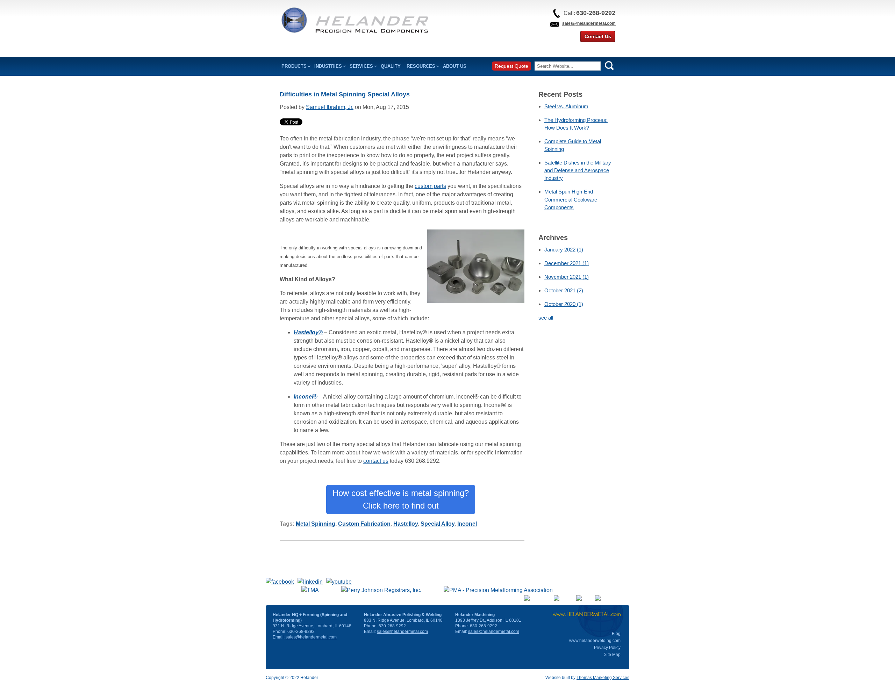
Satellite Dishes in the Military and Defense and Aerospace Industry (577, 170)
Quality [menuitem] (391, 66)
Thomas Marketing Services (603, 677)
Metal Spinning (315, 524)
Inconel (467, 524)
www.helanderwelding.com (595, 640)
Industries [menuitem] (328, 66)
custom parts (430, 186)
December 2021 (566, 263)
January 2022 (563, 250)
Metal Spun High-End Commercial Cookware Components (570, 199)
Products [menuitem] (294, 66)
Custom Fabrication (364, 524)
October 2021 (563, 290)
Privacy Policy (607, 647)
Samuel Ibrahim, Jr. (329, 107)
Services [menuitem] (361, 66)
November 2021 (566, 277)
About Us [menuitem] (454, 66)
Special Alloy (437, 524)
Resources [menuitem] (421, 66)
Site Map (612, 654)
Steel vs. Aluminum (566, 106)
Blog (616, 633)
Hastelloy (405, 524)
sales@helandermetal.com (589, 23)
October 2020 (563, 304)
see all (545, 318)
